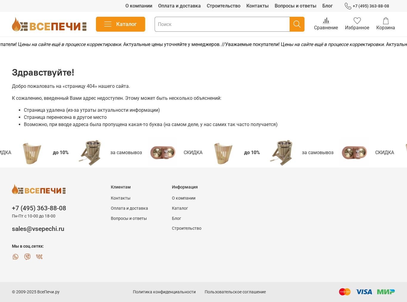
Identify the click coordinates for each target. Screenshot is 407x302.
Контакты (257, 6)
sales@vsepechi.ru (38, 228)
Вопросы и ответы (295, 6)
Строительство (223, 6)
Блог (327, 6)
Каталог (126, 24)
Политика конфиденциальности (164, 292)
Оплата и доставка (179, 6)
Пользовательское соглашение (235, 292)
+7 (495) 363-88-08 (371, 6)
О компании (138, 6)
